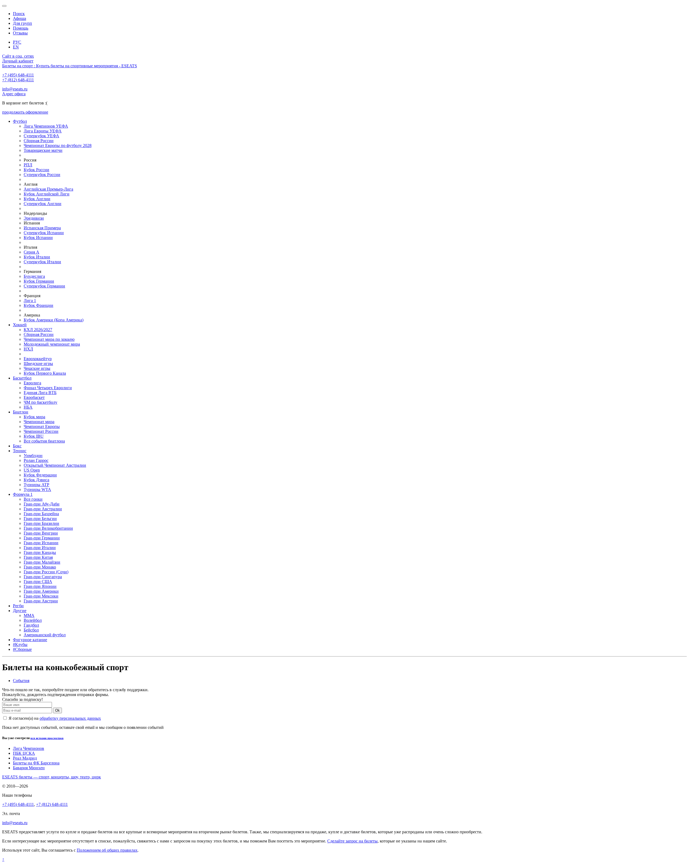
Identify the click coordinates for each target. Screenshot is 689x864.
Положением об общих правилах (107, 850)
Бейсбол (31, 630)
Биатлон (20, 412)
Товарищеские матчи (43, 150)
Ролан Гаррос (36, 460)
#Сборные (22, 649)
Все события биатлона (44, 441)
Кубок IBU (34, 436)
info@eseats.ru (14, 89)
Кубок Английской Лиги (46, 194)
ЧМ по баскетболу (40, 402)
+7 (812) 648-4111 (18, 80)
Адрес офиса (14, 94)
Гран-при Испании (41, 542)
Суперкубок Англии (42, 203)
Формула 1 (23, 494)
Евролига (32, 383)
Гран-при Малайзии (42, 562)
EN (16, 47)
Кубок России (36, 169)
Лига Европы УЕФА (43, 131)
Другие (19, 610)
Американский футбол (45, 635)
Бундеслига (34, 276)
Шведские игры (38, 363)
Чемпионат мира (39, 421)
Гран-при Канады (40, 552)
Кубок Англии (37, 198)
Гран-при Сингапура (43, 576)
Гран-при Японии (40, 586)
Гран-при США (38, 581)
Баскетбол (22, 378)
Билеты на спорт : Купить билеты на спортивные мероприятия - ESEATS (69, 66)
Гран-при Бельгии (40, 518)
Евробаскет (34, 397)
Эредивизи (34, 218)
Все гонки (33, 499)
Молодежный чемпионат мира (52, 344)
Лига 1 (30, 300)
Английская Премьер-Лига (48, 189)
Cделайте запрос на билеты (352, 841)
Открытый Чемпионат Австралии (55, 465)
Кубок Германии (39, 281)
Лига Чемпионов (28, 748)
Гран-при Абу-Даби (41, 504)
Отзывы (20, 33)
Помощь (20, 28)
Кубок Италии (37, 257)
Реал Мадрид (25, 758)
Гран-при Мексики (41, 596)
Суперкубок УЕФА (41, 136)
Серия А (31, 252)
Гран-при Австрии (41, 601)
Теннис (19, 450)
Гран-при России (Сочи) (46, 572)
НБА (28, 407)
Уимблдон (33, 455)
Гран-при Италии (40, 547)
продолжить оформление (25, 112)
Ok (57, 710)
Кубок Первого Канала (45, 373)
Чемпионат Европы (42, 426)
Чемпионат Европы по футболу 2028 (58, 145)
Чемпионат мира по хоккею (49, 339)
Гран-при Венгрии (41, 533)
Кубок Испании (38, 237)
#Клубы (20, 644)
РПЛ (28, 165)
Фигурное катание (30, 639)
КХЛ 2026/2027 (38, 329)
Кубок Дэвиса (36, 479)
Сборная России (39, 140)
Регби (18, 605)
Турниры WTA (37, 489)
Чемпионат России (41, 431)
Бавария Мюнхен (29, 767)
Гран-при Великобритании (48, 528)
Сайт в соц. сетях (18, 56)
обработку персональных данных (70, 718)
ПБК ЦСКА (24, 753)
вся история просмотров (47, 738)
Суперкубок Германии (44, 286)
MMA (29, 615)
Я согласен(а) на (54, 718)
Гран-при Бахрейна (41, 513)
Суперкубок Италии (42, 261)
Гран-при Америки (41, 591)
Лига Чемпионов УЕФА (46, 126)
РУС (17, 42)
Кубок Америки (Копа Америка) (53, 320)
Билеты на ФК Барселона (36, 763)
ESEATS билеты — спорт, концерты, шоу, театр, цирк (51, 777)
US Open (32, 470)
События (21, 680)
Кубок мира (34, 417)
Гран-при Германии (42, 538)
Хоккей (20, 324)
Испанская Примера (42, 228)
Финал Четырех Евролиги (48, 387)
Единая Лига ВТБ (40, 392)
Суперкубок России (42, 174)
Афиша (19, 18)
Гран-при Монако (40, 567)
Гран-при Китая (38, 557)
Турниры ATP (36, 484)
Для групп (22, 23)
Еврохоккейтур (38, 358)
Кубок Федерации (40, 475)
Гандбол (31, 625)
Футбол (20, 121)
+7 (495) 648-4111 (18, 75)
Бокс (17, 446)
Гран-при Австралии (43, 509)
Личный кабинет (17, 61)
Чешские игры (37, 368)
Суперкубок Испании (44, 232)
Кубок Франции (38, 305)
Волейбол (33, 620)
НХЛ (28, 349)
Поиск (19, 13)
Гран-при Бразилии (41, 523)
